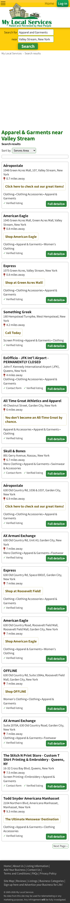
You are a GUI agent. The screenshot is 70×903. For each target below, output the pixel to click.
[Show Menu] (3, 3)
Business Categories (51, 881)
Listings (33, 881)
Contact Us (34, 869)
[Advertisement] (35, 92)
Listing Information (37, 866)
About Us (18, 866)
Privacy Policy (48, 873)
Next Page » (60, 846)
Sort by (6, 150)
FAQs (35, 873)
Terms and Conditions (17, 873)
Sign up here (11, 884)
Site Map (9, 881)
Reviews (21, 881)
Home (7, 866)
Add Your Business (15, 869)
